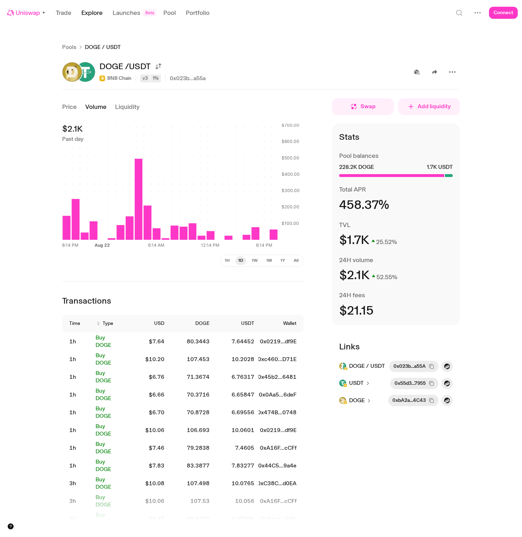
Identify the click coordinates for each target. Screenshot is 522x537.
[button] (26, 13)
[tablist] (261, 261)
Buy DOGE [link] (103, 341)
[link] (78, 341)
